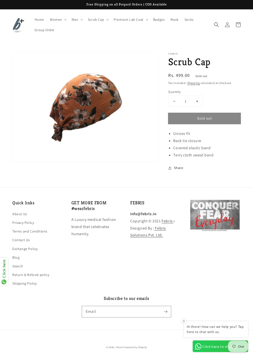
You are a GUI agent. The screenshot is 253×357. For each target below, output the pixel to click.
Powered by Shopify (135, 347)
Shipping (193, 83)
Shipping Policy (24, 283)
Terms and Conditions (29, 231)
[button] (216, 24)
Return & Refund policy (30, 275)
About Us (19, 214)
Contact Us (21, 240)
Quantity (174, 92)
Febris (167, 221)
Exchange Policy (25, 249)
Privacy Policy (23, 222)
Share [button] (178, 168)
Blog (16, 257)
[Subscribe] (165, 311)
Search (17, 266)
